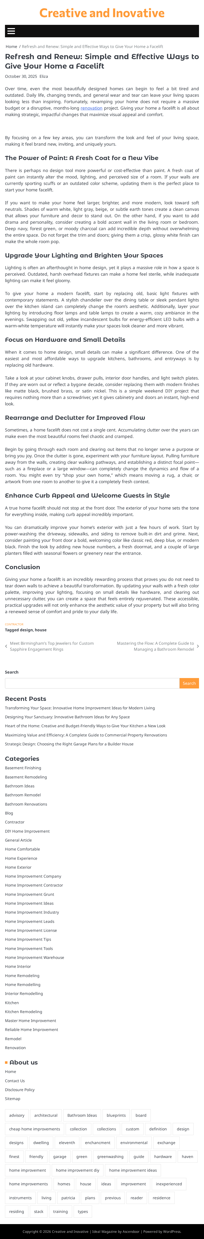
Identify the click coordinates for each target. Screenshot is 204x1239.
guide (139, 1156)
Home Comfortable (22, 849)
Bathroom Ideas (19, 786)
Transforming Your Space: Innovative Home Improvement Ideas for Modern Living (80, 708)
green (81, 1156)
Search (11, 672)
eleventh (67, 1142)
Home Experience (21, 858)
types (83, 1211)
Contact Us (15, 1080)
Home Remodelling (23, 984)
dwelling (41, 1142)
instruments (20, 1197)
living (46, 1197)
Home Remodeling (22, 975)
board (141, 1115)
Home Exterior (18, 867)
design (26, 630)
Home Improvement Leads (29, 921)
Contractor (14, 624)
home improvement (27, 1170)
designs (16, 1142)
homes (64, 1184)
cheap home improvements (34, 1129)
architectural (45, 1115)
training (60, 1211)
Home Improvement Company (33, 876)
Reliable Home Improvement (31, 1029)
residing (16, 1211)
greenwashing (110, 1156)
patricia (68, 1197)
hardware (163, 1156)
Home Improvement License (31, 930)
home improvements (28, 1184)
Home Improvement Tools (29, 948)
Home (10, 1071)
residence (161, 1197)
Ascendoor (131, 1231)
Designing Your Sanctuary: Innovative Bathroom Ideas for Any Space (67, 717)
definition (158, 1129)
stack (38, 1211)
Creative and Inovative (102, 12)
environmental (134, 1142)
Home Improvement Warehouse (34, 957)
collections (106, 1129)
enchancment (97, 1142)
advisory (16, 1115)
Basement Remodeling (26, 777)
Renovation (15, 1047)
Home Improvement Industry (32, 912)
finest (14, 1156)
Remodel (13, 1038)
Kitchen (12, 1002)
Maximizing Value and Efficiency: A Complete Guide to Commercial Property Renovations (86, 735)
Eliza (44, 76)
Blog (9, 813)
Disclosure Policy (20, 1089)
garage (59, 1156)
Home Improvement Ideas (29, 903)
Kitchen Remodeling (23, 1011)
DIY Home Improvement (27, 831)
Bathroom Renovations (26, 804)
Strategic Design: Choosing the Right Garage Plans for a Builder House (69, 744)
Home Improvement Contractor (34, 885)
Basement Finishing (23, 767)
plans (90, 1197)
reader (137, 1197)
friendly (36, 1156)
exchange (166, 1142)
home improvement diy (77, 1170)
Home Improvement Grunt (29, 894)
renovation (91, 108)
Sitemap (12, 1098)
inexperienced (169, 1184)
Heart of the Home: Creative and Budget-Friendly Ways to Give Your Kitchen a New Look (85, 725)
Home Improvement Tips (28, 939)
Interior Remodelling (24, 993)
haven (187, 1156)
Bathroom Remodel (23, 795)
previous (113, 1197)
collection (78, 1129)
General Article (18, 840)
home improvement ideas (133, 1170)
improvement (133, 1184)
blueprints (116, 1115)
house (41, 630)
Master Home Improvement (30, 1020)
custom (132, 1129)
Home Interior (18, 966)
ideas (106, 1184)
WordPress (171, 1231)
